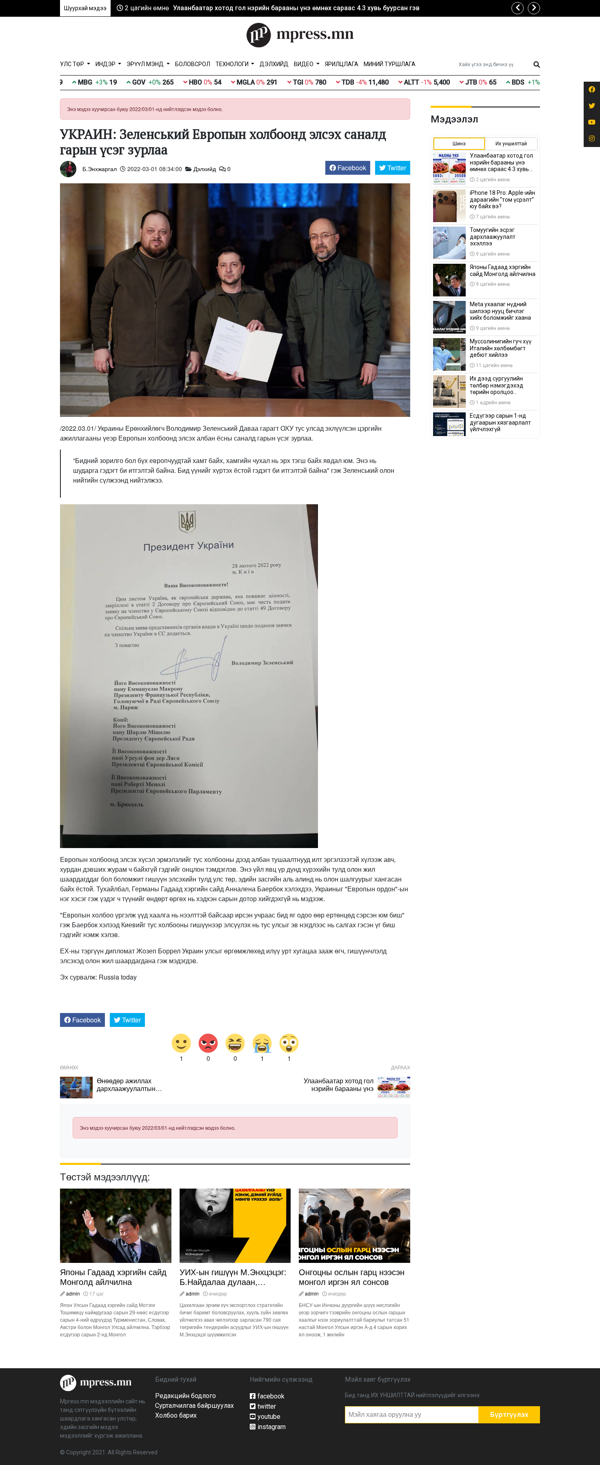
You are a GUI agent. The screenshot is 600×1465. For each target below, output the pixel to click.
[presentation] (517, 8)
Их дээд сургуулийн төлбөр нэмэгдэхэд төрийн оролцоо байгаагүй (496, 388)
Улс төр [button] (72, 64)
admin (73, 1293)
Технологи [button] (233, 64)
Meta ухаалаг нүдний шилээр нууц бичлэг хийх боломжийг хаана (500, 311)
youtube (269, 1416)
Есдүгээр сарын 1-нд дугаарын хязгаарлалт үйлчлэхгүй (500, 422)
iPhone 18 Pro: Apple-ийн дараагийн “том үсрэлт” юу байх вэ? (502, 199)
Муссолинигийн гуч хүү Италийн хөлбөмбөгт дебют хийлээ (500, 348)
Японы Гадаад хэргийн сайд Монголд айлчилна (113, 1276)
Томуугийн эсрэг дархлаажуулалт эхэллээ (493, 237)
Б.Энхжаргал (99, 169)
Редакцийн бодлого (185, 1396)
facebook (271, 1396)
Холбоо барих (176, 1415)
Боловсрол (192, 64)
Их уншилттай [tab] (511, 144)
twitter (267, 1406)
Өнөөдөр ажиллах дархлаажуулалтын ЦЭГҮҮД (126, 1088)
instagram (272, 1427)
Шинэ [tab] (459, 144)
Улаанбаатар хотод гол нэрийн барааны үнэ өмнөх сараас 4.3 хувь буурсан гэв (296, 8)
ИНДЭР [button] (106, 64)
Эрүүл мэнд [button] (146, 64)
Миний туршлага (390, 64)
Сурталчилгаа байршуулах (194, 1405)
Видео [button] (304, 64)
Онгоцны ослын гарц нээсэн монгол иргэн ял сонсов (351, 1276)
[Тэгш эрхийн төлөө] (95, 1382)
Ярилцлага (341, 64)
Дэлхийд (274, 64)
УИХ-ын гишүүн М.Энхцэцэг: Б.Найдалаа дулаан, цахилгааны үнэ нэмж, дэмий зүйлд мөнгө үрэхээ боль (235, 1286)
